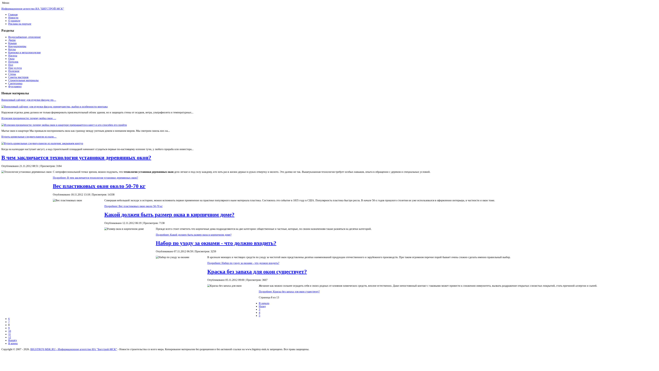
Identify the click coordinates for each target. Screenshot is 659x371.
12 (9, 337)
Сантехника (15, 83)
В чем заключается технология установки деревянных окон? (76, 157)
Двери (12, 40)
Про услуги (15, 67)
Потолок (13, 61)
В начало (264, 303)
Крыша (12, 43)
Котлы (12, 49)
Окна (11, 58)
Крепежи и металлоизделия (24, 52)
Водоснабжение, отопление (24, 37)
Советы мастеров (18, 77)
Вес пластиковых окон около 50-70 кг (99, 186)
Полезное (13, 71)
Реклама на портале (19, 23)
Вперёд (12, 340)
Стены (12, 74)
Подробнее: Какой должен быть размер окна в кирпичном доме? (194, 234)
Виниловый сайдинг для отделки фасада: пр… (28, 99)
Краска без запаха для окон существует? (257, 271)
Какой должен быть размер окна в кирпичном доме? (169, 214)
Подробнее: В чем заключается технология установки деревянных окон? (95, 177)
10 (9, 331)
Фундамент (15, 86)
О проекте (14, 20)
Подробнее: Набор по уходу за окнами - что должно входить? (243, 263)
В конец (13, 343)
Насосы (12, 55)
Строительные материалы (23, 80)
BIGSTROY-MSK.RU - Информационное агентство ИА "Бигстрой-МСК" (73, 349)
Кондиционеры (17, 46)
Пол (10, 64)
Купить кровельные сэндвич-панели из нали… (28, 136)
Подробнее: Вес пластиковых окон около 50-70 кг (133, 206)
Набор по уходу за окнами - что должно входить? (216, 243)
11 (9, 334)
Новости (13, 17)
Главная (13, 14)
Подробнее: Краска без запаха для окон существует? (289, 291)
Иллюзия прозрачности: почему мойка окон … (28, 118)
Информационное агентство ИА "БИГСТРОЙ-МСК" (32, 8)
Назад (262, 306)
